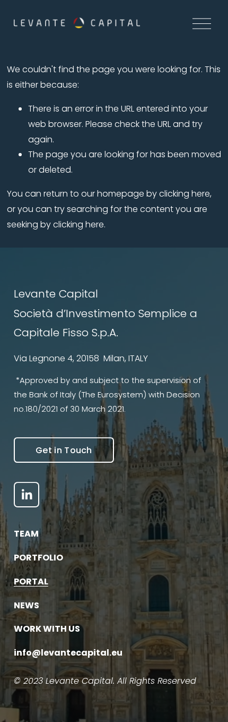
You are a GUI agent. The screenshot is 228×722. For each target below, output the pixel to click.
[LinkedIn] (26, 494)
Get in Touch (64, 450)
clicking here (184, 194)
